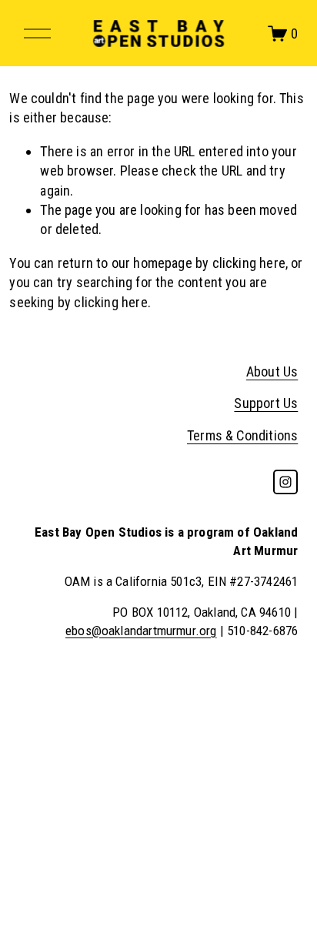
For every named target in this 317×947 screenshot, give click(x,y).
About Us (272, 371)
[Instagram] (285, 482)
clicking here (248, 263)
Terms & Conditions (242, 435)
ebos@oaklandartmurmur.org (141, 630)
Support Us (266, 403)
